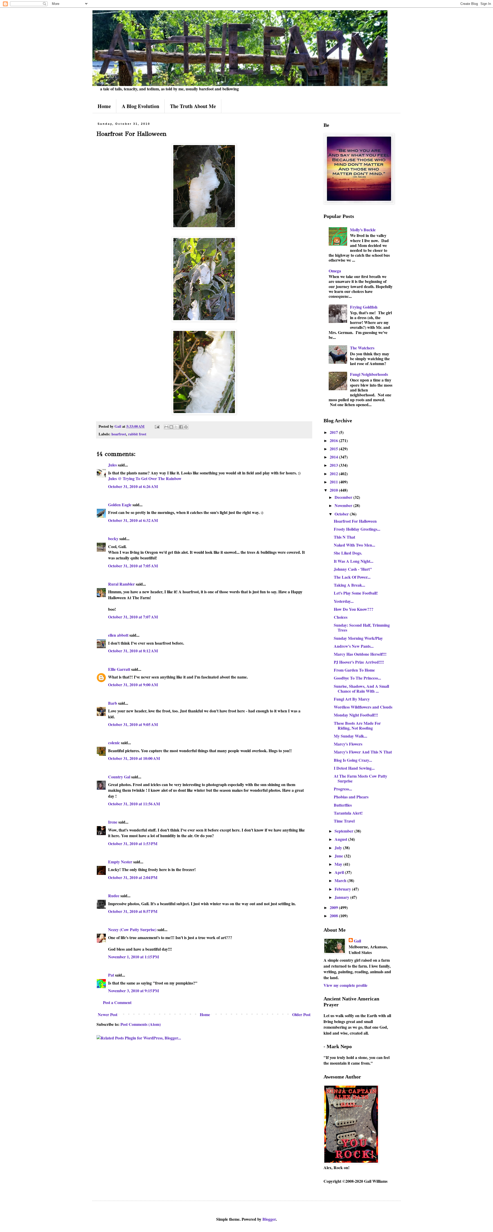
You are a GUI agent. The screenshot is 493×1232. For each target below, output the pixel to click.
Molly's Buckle (363, 230)
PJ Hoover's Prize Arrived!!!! (359, 662)
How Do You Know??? (353, 609)
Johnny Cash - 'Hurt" (353, 569)
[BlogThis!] (171, 426)
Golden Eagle (119, 505)
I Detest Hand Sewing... (354, 768)
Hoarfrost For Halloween (355, 521)
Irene (112, 822)
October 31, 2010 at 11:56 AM (134, 804)
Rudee (113, 896)
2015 (334, 449)
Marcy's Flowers (348, 744)
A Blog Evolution (140, 106)
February (343, 889)
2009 (334, 907)
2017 (334, 432)
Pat (111, 975)
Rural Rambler (121, 584)
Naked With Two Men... (354, 545)
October (342, 514)
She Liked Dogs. (348, 553)
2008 (334, 916)
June (339, 856)
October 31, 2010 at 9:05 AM (133, 724)
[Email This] (166, 426)
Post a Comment (117, 1002)
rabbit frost (137, 434)
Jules (112, 465)
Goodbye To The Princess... (357, 678)
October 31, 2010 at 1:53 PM (132, 843)
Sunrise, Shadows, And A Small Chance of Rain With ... (361, 688)
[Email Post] (156, 426)
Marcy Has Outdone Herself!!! (360, 654)
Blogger (269, 1219)
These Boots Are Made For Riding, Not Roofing (357, 725)
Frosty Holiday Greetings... (357, 529)
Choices (340, 617)
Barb (112, 703)
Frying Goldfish (363, 307)
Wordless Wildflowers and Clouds (363, 707)
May (339, 864)
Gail (357, 941)
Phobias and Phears (351, 797)
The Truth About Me (193, 106)
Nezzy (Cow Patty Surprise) (132, 929)
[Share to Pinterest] (185, 426)
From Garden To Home (354, 670)
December (344, 497)
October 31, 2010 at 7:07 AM (133, 617)
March (341, 880)
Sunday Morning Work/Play (358, 638)
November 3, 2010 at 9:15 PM (133, 991)
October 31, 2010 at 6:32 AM (133, 520)
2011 (334, 482)
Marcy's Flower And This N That (363, 752)
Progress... (343, 789)
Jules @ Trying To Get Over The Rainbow (145, 478)
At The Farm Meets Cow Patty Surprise (360, 778)
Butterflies (343, 805)
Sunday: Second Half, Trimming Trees (362, 627)
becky (113, 538)
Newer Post (107, 1014)
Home (104, 106)
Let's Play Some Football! (356, 593)
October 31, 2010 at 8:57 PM (132, 911)
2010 (334, 490)
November (344, 505)
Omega (335, 271)
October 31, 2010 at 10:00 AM (134, 758)
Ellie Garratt (119, 669)
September (344, 831)
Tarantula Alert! (348, 813)
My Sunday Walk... (350, 736)
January (342, 897)
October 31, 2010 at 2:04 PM (132, 877)
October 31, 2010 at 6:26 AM (133, 486)
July (339, 848)
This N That (344, 537)
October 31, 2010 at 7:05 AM (133, 566)
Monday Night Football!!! (356, 715)
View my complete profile (345, 985)
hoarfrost (118, 434)
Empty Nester (120, 862)
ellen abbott (118, 635)
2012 (334, 473)
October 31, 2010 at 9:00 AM (133, 684)
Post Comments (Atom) (140, 1024)
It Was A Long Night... (353, 561)
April (340, 872)
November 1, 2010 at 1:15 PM (133, 957)
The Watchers (362, 348)
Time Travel (344, 821)
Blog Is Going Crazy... (353, 760)
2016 (334, 440)
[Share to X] (176, 426)
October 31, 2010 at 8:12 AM (133, 651)
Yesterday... (344, 601)
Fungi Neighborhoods (369, 374)
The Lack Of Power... (352, 577)
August (341, 839)
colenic (114, 743)
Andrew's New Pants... (354, 646)
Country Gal (119, 777)
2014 (334, 457)
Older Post (301, 1014)
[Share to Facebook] (181, 426)
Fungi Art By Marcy (352, 699)
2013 (334, 465)
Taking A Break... (349, 585)
